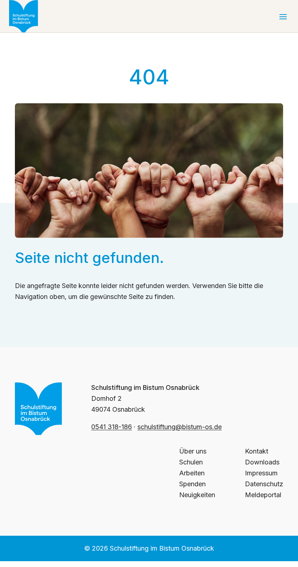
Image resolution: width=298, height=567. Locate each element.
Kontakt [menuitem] (256, 451)
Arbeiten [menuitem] (192, 473)
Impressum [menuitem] (261, 473)
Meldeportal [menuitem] (263, 495)
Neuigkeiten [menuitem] (197, 495)
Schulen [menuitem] (191, 462)
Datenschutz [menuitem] (264, 484)
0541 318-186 (111, 427)
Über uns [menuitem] (192, 451)
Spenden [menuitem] (192, 484)
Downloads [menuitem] (262, 462)
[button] (283, 16)
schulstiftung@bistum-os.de (179, 427)
